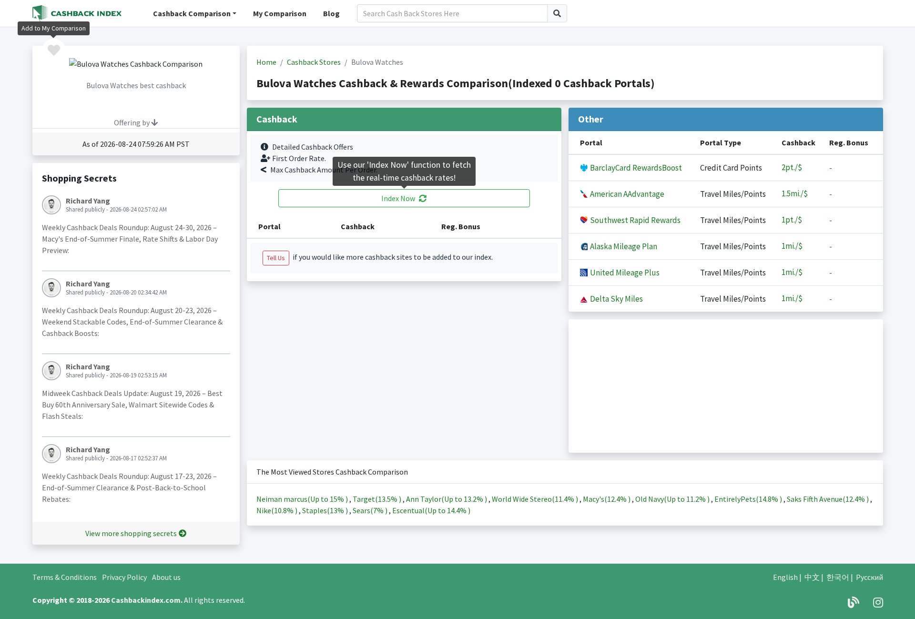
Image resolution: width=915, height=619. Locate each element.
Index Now (398, 198)
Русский (869, 577)
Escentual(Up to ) (431, 510)
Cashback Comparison (192, 13)
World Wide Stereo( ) (536, 499)
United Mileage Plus (624, 272)
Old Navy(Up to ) (673, 499)
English (785, 577)
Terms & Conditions (64, 577)
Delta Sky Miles (616, 299)
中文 (812, 577)
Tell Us (276, 258)
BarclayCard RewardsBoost (635, 167)
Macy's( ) (607, 499)
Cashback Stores (314, 62)
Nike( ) (277, 510)
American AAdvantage (626, 194)
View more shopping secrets (131, 533)
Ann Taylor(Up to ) (447, 499)
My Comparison (279, 13)
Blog (331, 13)
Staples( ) (325, 510)
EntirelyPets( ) (748, 499)
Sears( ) (371, 510)
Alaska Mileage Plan (623, 246)
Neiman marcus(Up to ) (302, 499)
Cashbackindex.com (146, 600)
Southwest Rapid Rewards (635, 220)
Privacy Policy (124, 577)
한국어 (837, 577)
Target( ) (378, 499)
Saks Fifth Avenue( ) (828, 499)
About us (166, 577)
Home (266, 62)
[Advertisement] (726, 386)
